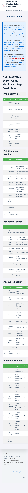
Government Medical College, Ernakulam (13, 4)
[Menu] (25, 5)
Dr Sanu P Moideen (9, 456)
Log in (23, 477)
